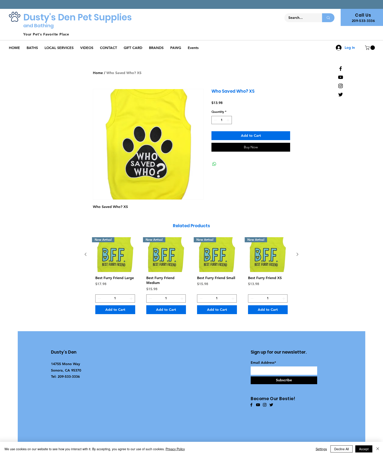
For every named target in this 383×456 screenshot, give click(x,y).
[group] (191, 277)
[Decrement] (215, 120)
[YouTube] (341, 77)
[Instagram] (341, 86)
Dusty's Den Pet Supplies (77, 17)
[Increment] (228, 120)
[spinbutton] (222, 120)
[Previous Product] (85, 254)
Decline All (341, 449)
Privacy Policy (175, 449)
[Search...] (328, 17)
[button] (370, 47)
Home (98, 73)
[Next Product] (297, 254)
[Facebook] (341, 69)
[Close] (377, 448)
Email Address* (263, 362)
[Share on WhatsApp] (214, 164)
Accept (364, 449)
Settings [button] (321, 449)
